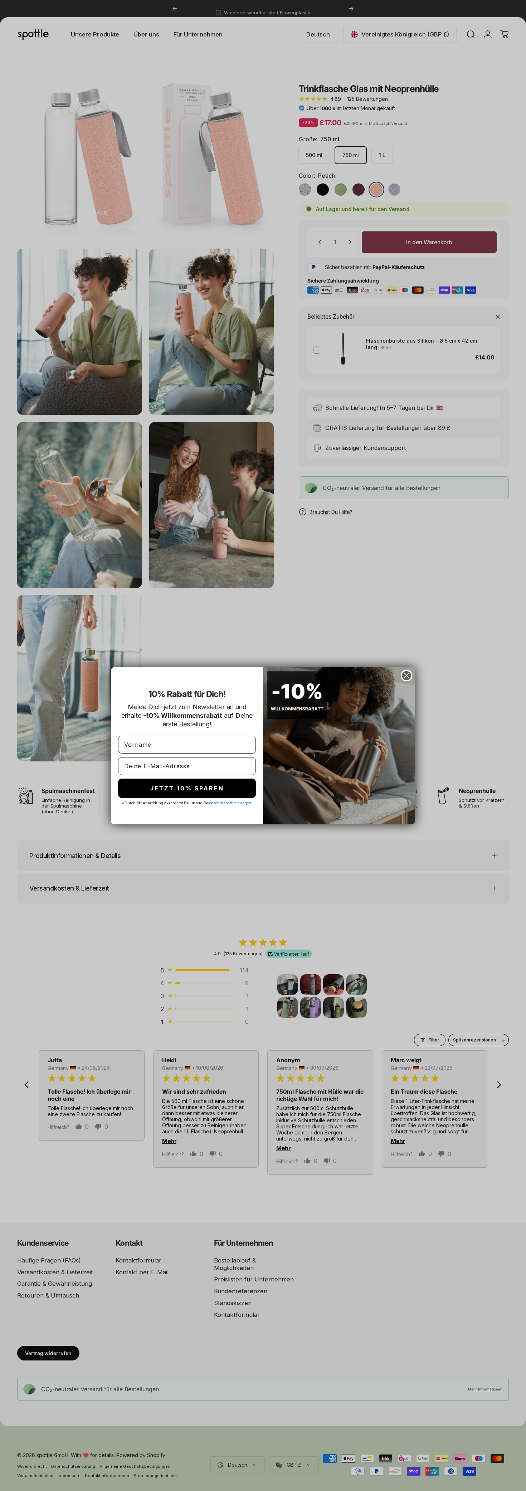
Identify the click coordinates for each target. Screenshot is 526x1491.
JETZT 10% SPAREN (187, 788)
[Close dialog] (406, 676)
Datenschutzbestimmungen (227, 803)
